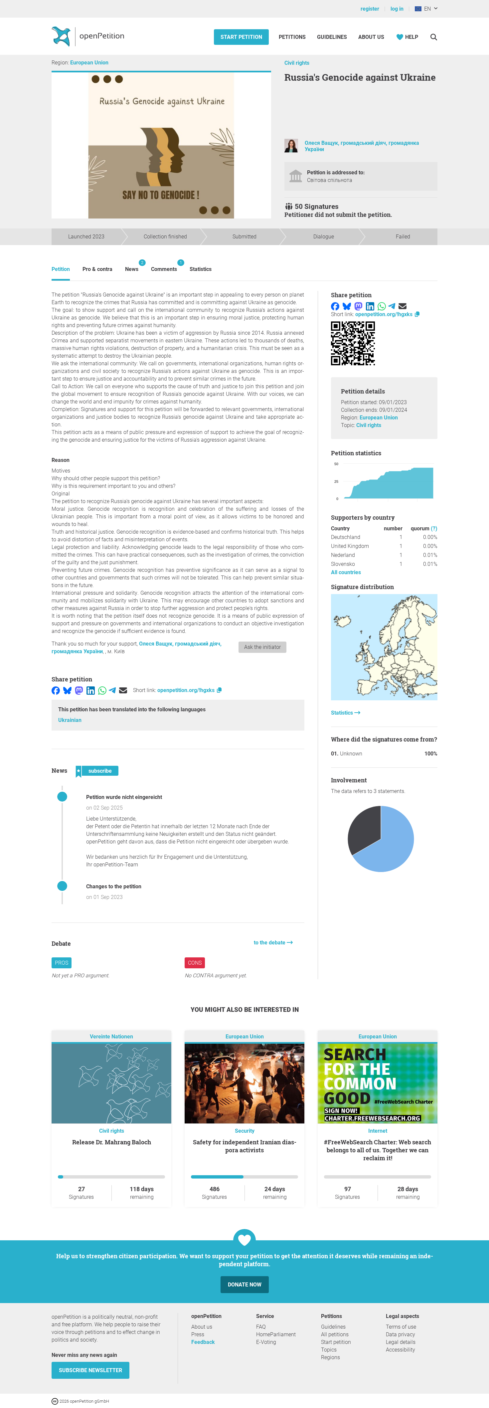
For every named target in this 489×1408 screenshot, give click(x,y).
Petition (61, 269)
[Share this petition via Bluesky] (67, 690)
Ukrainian (70, 720)
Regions (330, 1357)
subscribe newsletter (90, 1370)
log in (397, 9)
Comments (164, 266)
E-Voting (266, 1342)
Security (244, 1131)
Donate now (244, 1284)
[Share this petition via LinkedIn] (90, 690)
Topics (329, 1350)
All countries (346, 572)
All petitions (335, 1334)
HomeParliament (276, 1334)
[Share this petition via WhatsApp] (102, 690)
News (131, 266)
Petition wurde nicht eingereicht (124, 797)
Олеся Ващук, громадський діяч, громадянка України (362, 146)
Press (197, 1334)
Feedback (203, 1342)
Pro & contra (97, 269)
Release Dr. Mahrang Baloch (111, 1142)
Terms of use (401, 1327)
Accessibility (400, 1350)
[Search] (433, 37)
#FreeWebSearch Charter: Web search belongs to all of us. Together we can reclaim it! (377, 1150)
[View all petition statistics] (384, 698)
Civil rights (296, 63)
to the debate (270, 942)
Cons (195, 963)
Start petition (241, 37)
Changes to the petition (113, 886)
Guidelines (332, 37)
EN (426, 9)
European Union (89, 62)
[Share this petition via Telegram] (112, 690)
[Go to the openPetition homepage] (89, 36)
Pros (61, 963)
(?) (434, 528)
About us (371, 37)
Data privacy (400, 1334)
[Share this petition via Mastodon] (79, 690)
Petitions (293, 37)
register (370, 9)
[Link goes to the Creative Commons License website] (56, 1401)
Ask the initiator (262, 647)
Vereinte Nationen (111, 1036)
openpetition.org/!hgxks (186, 690)
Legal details (400, 1342)
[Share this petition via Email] (123, 690)
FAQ (261, 1327)
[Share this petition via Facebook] (56, 690)
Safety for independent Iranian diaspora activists (244, 1146)
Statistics (201, 269)
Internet (377, 1131)
